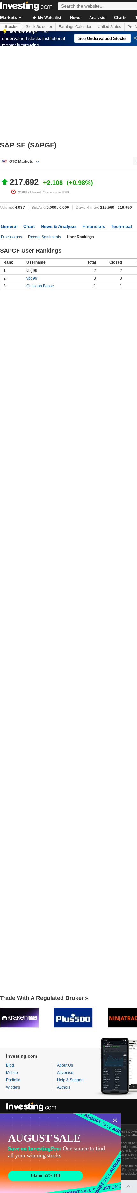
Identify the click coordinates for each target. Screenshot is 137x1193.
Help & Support (70, 1080)
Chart (29, 226)
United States (109, 27)
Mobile (12, 1072)
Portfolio (13, 1080)
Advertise (65, 1072)
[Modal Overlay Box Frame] (60, 1153)
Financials (94, 226)
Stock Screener (39, 27)
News (75, 17)
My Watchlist (49, 17)
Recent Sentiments (44, 237)
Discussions (11, 237)
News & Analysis (59, 226)
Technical (121, 226)
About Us (65, 1065)
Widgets (13, 1087)
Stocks (11, 27)
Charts (120, 17)
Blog (10, 1065)
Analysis (97, 17)
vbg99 (31, 278)
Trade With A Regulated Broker (42, 998)
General (9, 226)
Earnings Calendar (75, 27)
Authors (63, 1087)
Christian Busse (40, 286)
